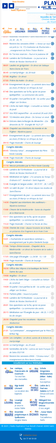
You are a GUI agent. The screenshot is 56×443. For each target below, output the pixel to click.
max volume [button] (49, 7)
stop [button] (11, 6)
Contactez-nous (30, 435)
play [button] (5, 6)
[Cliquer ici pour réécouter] (52, 44)
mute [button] (40, 7)
